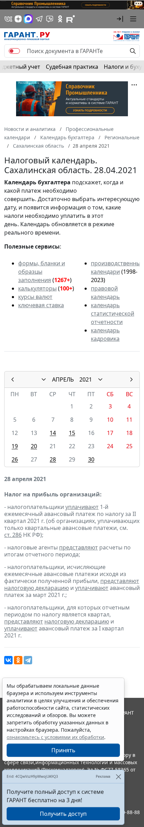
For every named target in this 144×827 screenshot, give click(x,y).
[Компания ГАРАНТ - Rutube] (70, 19)
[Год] (100, 379)
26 (15, 459)
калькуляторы (37, 288)
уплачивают (82, 507)
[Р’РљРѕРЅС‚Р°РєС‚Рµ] (8, 660)
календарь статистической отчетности (112, 313)
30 (91, 459)
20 (34, 446)
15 (72, 433)
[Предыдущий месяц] (12, 379)
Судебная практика (72, 67)
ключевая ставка (41, 305)
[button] (120, 18)
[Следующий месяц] (131, 379)
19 (15, 446)
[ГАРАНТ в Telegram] (39, 19)
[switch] (14, 51)
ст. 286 (13, 535)
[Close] (118, 776)
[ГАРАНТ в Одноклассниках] (60, 19)
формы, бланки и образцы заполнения (41, 271)
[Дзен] (18, 18)
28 (53, 459)
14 (53, 433)
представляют (78, 547)
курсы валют (35, 297)
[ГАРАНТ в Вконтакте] (8, 19)
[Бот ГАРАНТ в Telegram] (49, 19)
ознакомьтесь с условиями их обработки (55, 737)
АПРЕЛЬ (63, 379)
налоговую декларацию (36, 588)
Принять (63, 750)
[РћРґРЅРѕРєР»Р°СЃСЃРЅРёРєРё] (18, 660)
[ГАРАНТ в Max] (28, 18)
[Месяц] (43, 379)
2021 (85, 379)
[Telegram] (28, 660)
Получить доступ (63, 814)
